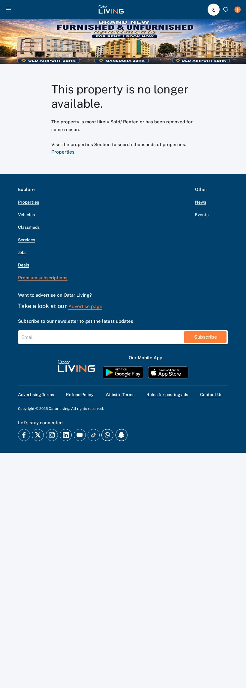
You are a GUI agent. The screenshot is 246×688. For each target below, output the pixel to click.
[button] (111, 9)
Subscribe (205, 337)
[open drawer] (8, 10)
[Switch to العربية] (214, 10)
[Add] (238, 10)
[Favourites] (226, 10)
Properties (62, 152)
